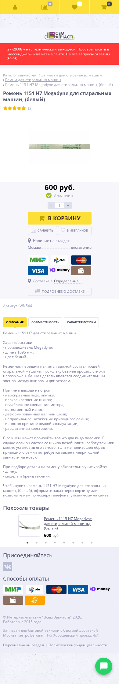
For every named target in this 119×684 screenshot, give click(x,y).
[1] (5, 108)
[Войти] (15, 7)
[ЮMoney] (59, 270)
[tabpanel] (60, 526)
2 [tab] (37, 543)
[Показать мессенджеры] (103, 666)
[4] (19, 108)
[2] (10, 108)
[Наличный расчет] (81, 270)
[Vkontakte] (7, 566)
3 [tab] (46, 543)
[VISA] (38, 270)
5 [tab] (64, 543)
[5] (23, 108)
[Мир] (38, 260)
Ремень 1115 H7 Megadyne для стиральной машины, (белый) (68, 523)
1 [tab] (27, 543)
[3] (14, 108)
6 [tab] (73, 543)
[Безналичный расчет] (35, 600)
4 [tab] (55, 543)
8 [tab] (91, 543)
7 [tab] (82, 543)
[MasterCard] (81, 260)
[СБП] (59, 260)
